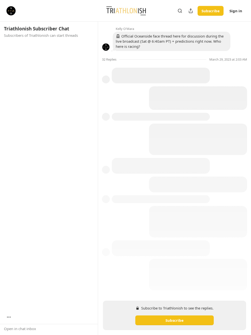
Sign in (235, 10)
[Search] (180, 11)
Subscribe (210, 10)
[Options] (9, 317)
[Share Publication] (191, 11)
